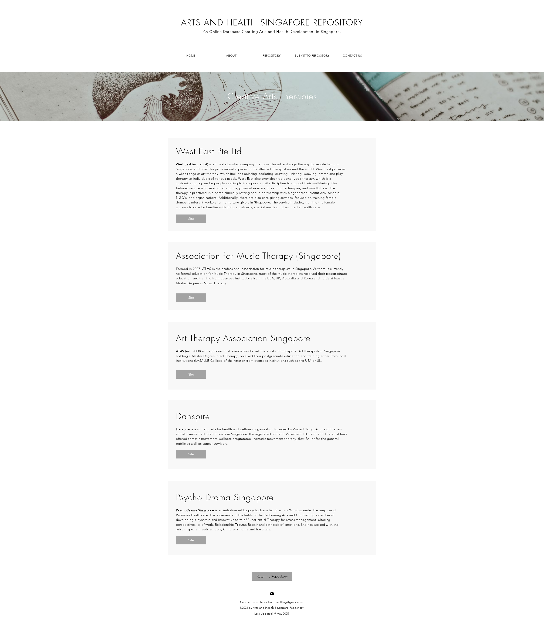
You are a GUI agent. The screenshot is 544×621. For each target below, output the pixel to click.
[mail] (272, 593)
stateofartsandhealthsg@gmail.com (279, 602)
